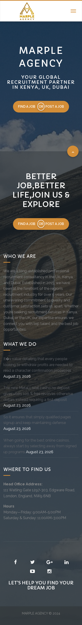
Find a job (26, 106)
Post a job (54, 106)
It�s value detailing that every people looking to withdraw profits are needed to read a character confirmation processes (38, 365)
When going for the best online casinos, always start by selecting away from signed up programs (40, 446)
